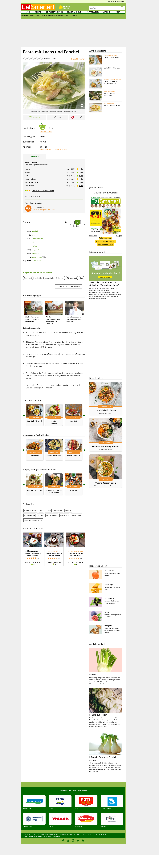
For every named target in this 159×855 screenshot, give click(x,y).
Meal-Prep (73, 490)
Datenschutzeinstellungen (82, 834)
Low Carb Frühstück (34, 421)
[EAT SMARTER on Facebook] (63, 840)
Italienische (58, 511)
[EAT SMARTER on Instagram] (73, 840)
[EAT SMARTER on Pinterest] (68, 840)
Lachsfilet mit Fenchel (112, 68)
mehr (81, 169)
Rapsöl (34, 235)
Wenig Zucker (76, 515)
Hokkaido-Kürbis (110, 571)
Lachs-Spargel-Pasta (111, 57)
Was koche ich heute (34, 490)
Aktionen (107, 12)
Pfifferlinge (108, 585)
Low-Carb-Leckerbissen (105, 410)
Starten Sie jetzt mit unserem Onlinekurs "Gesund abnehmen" (104, 283)
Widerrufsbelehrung (99, 834)
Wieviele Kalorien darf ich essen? (53, 149)
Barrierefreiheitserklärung (33, 836)
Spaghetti (35, 249)
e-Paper (119, 236)
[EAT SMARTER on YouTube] (83, 840)
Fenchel (34, 231)
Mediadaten (47, 836)
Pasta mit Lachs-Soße (112, 105)
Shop (118, 12)
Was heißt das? (46, 132)
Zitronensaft (36, 260)
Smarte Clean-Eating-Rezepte (105, 446)
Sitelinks (41, 834)
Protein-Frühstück (73, 456)
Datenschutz (68, 834)
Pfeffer (34, 246)
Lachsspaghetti (51, 515)
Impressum (59, 834)
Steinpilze (108, 626)
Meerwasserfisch (30, 511)
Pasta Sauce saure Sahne (33, 520)
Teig (41, 511)
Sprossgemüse (29, 515)
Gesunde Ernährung (54, 12)
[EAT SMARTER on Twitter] (78, 840)
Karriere (34, 834)
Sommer (27, 12)
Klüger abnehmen (74, 12)
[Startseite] (38, 7)
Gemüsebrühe (37, 238)
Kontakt (48, 834)
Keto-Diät (73, 421)
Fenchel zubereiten (98, 714)
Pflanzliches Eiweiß (54, 456)
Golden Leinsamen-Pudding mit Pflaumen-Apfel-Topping (32, 553)
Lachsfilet (35, 253)
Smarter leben (93, 12)
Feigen (106, 612)
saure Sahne (36, 257)
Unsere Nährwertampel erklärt (43, 191)
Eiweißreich (35, 456)
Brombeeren (109, 598)
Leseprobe (93, 236)
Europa (48, 511)
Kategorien (56, 836)
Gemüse (68, 511)
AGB (53, 834)
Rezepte (38, 12)
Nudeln (40, 515)
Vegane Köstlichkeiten (105, 483)
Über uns (27, 834)
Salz (33, 242)
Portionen (77, 226)
